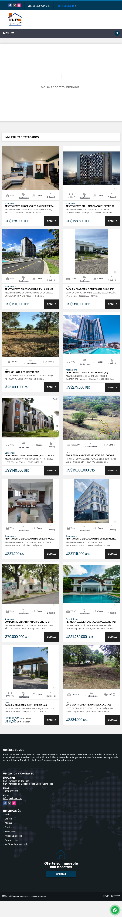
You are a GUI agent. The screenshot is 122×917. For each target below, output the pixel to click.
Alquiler (8, 823)
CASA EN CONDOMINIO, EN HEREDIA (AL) (26, 705)
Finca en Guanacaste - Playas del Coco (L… (91, 455)
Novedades (10, 831)
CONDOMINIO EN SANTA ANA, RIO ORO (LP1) (27, 622)
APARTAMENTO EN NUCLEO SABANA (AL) (87, 372)
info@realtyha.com (12, 798)
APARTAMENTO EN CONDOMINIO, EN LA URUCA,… (30, 289)
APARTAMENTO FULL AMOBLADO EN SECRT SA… (91, 206)
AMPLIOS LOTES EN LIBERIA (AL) (22, 372)
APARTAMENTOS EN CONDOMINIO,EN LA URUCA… (30, 455)
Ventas (8, 818)
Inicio (7, 814)
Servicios (9, 827)
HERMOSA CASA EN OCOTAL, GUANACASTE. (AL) (91, 622)
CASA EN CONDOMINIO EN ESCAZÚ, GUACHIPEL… (91, 289)
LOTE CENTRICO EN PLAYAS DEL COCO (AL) (88, 705)
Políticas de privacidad (16, 844)
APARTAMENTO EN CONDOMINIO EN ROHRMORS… (91, 539)
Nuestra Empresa (13, 836)
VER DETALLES (30, 168)
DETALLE (51, 221)
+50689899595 (39, 6)
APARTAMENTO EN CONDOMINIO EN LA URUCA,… (30, 539)
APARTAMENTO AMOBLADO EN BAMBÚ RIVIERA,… (30, 206)
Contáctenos (11, 840)
